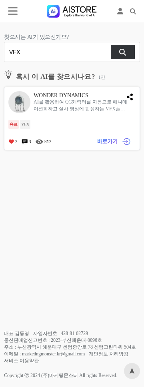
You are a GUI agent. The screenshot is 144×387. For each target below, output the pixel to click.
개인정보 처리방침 (108, 354)
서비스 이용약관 (21, 360)
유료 (13, 124)
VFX (25, 124)
